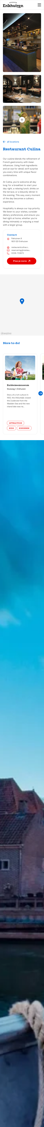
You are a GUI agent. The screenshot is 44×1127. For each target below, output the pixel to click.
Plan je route (20, 261)
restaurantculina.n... (20, 247)
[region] (22, 305)
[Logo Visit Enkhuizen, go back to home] (13, 5)
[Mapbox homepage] (6, 333)
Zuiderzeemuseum (18, 385)
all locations (13, 141)
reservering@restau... (20, 250)
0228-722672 (17, 253)
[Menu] (39, 5)
